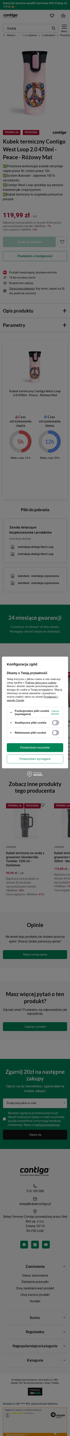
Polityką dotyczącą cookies (40, 682)
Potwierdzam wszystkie (35, 747)
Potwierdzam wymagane (35, 759)
